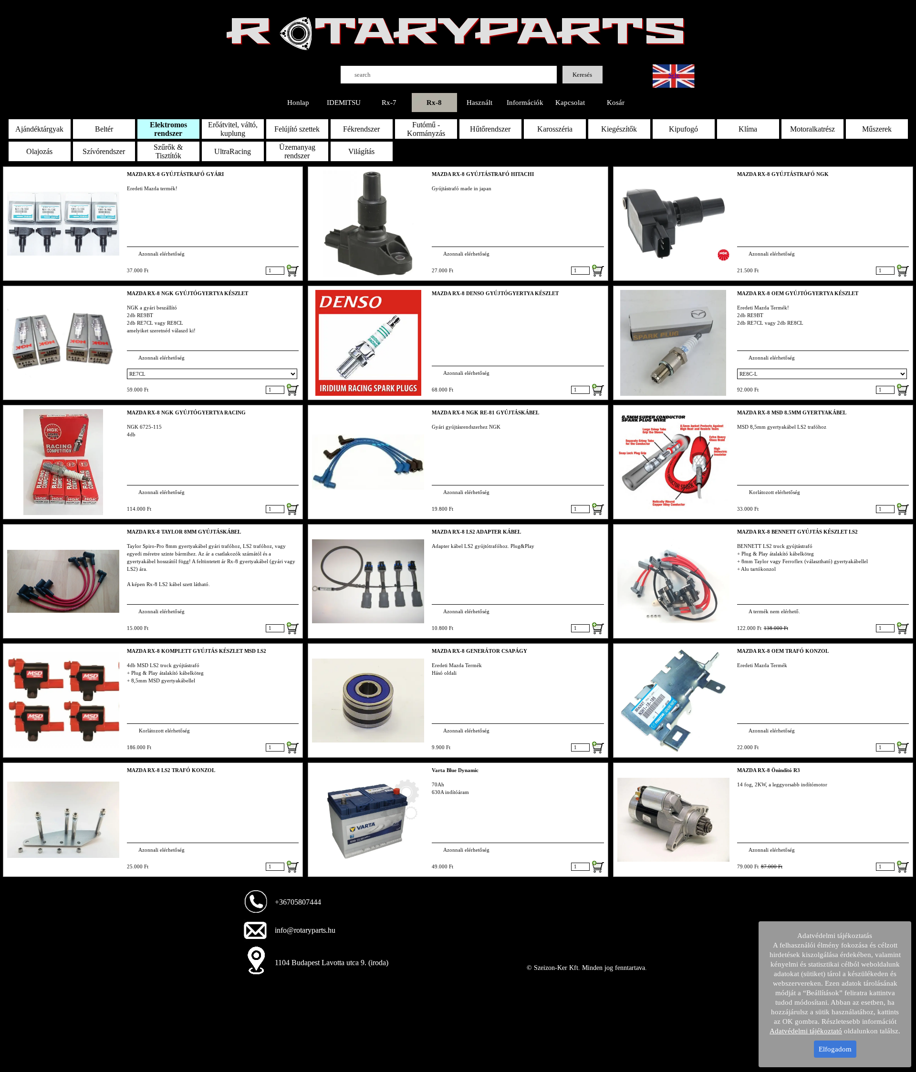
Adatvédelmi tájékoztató (806, 1031)
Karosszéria (554, 129)
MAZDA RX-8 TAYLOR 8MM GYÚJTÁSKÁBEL (184, 532)
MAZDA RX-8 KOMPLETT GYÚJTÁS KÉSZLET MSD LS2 (196, 651)
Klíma (748, 129)
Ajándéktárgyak (39, 129)
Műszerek (877, 129)
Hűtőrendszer (490, 129)
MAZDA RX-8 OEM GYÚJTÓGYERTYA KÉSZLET (797, 293)
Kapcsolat (570, 102)
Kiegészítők (619, 129)
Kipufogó (683, 129)
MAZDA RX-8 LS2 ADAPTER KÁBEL (476, 532)
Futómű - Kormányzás (426, 129)
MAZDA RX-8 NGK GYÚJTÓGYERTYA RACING (186, 412)
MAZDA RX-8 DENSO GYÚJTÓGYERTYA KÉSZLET (495, 293)
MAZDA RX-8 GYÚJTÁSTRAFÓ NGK (783, 174)
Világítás (361, 151)
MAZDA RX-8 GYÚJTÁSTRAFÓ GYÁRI (175, 174)
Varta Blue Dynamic (455, 770)
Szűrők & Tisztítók (168, 151)
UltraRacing (232, 151)
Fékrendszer (361, 129)
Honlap (298, 102)
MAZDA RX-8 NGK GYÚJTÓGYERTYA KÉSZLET (187, 293)
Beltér (104, 129)
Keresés (582, 74)
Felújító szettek (297, 129)
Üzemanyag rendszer (297, 151)
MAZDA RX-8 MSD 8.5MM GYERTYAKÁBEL (791, 412)
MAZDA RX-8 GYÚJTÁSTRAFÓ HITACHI (483, 174)
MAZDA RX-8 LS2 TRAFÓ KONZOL (171, 770)
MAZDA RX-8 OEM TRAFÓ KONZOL (783, 651)
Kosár (616, 102)
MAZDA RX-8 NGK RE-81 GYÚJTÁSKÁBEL (485, 412)
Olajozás (39, 151)
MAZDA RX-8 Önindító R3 (768, 770)
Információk (525, 102)
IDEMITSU (344, 102)
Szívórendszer (104, 151)
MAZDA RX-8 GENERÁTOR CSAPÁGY (479, 651)
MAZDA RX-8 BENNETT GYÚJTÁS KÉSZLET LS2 (797, 532)
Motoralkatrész (812, 129)
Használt (479, 102)
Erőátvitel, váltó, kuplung (233, 129)
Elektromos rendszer (168, 129)
